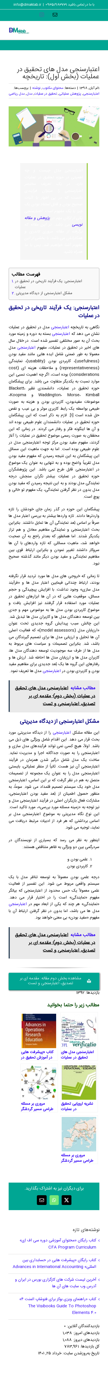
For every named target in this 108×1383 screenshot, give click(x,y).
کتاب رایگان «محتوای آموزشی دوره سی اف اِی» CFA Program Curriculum (58, 1244)
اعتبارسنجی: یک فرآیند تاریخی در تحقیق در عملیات (48, 284)
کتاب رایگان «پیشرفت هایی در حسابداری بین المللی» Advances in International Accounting (54, 1264)
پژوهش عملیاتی (70, 94)
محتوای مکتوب (52, 88)
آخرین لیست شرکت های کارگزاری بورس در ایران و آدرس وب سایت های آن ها (55, 1283)
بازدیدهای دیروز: (85, 1340)
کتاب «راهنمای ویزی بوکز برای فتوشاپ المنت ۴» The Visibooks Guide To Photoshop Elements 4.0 (57, 1306)
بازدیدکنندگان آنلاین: (82, 1326)
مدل (29, 94)
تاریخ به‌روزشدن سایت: (80, 1353)
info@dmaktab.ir (27, 4)
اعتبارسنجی (91, 94)
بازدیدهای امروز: (85, 1333)
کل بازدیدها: (89, 1346)
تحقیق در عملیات (45, 94)
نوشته (36, 88)
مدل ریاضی (17, 94)
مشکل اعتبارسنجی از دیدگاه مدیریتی (44, 293)
